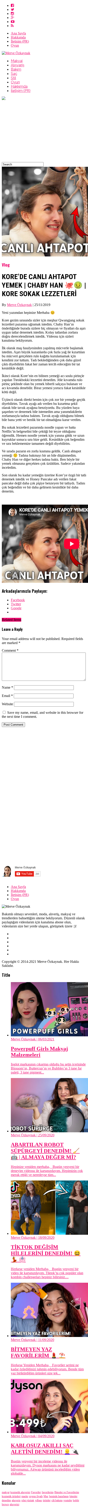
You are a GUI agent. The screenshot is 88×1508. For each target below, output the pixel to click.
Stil (13, 78)
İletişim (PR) (20, 41)
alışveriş (16, 1500)
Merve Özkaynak (19, 305)
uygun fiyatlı (36, 1496)
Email (7, 696)
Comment (10, 650)
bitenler (73, 1496)
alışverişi (14, 1504)
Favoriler (36, 1492)
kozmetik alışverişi (20, 1492)
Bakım (16, 69)
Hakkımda (18, 37)
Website (7, 704)
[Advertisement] (44, 131)
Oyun (15, 45)
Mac (46, 1496)
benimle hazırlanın (59, 1496)
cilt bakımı (57, 1500)
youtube (67, 1500)
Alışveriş (17, 65)
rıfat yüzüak (27, 1500)
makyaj (5, 1492)
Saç (14, 74)
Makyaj (17, 61)
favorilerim (47, 1492)
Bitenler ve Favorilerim (66, 1492)
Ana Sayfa (18, 33)
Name (7, 687)
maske (24, 1496)
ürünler (47, 1500)
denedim (6, 1500)
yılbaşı (38, 1500)
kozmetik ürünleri (11, 1496)
